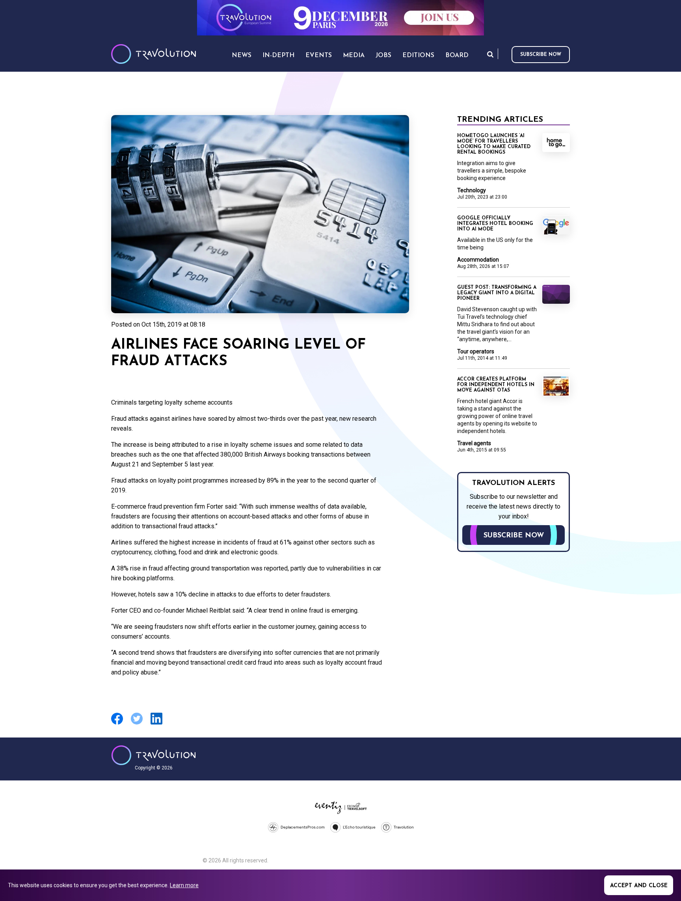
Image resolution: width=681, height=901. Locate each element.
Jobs (383, 55)
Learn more (184, 885)
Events (318, 55)
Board (457, 55)
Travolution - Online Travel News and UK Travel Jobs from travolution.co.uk (153, 755)
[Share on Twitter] (137, 723)
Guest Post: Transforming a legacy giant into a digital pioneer (496, 293)
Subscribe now (540, 54)
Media (354, 55)
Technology (471, 190)
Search (490, 54)
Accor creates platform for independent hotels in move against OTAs (495, 385)
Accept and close (639, 886)
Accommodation (478, 259)
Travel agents (474, 443)
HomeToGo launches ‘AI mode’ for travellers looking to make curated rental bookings (493, 144)
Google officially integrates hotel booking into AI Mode (495, 224)
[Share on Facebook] (117, 723)
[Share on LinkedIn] (156, 723)
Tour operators (475, 351)
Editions (418, 55)
